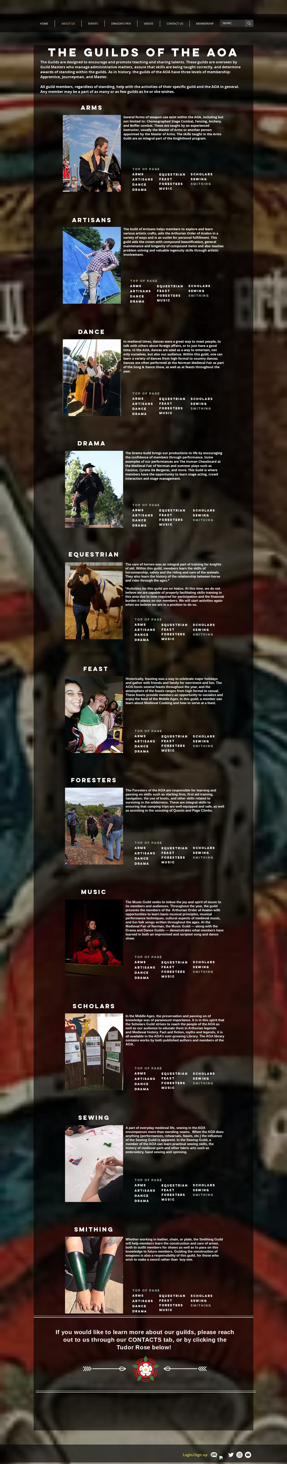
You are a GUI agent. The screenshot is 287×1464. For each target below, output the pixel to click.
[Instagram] (239, 1455)
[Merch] (214, 1455)
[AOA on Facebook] (222, 1459)
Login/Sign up (195, 1455)
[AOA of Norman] (231, 1455)
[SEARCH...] (249, 23)
